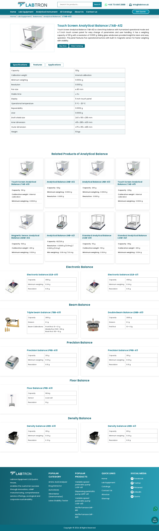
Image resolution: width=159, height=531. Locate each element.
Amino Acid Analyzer (58, 482)
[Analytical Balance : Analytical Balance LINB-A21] (62, 222)
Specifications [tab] (20, 64)
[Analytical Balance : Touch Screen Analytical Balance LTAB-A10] (26, 169)
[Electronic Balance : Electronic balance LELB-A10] (12, 286)
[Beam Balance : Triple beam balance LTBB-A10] (12, 324)
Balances (37, 16)
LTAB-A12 (66, 16)
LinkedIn (137, 492)
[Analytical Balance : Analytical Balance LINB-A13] (97, 169)
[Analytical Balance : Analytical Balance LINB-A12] (62, 169)
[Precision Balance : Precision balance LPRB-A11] (93, 362)
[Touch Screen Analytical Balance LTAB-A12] (32, 38)
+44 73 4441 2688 (116, 4)
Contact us (91, 12)
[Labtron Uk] (32, 4)
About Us (79, 12)
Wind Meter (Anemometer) (56, 495)
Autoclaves (54, 489)
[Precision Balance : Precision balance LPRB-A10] (12, 362)
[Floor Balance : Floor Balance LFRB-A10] (12, 400)
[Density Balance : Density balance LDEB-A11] (93, 438)
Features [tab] (37, 64)
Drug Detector (55, 486)
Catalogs (106, 486)
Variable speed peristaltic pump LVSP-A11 (82, 485)
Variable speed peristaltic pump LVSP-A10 (82, 501)
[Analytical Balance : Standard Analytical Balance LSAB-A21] (132, 222)
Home (13, 12)
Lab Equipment (26, 12)
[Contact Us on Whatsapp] (155, 509)
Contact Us (107, 490)
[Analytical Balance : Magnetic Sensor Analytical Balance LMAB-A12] (26, 222)
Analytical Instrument (47, 12)
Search (97, 4)
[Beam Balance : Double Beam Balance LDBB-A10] (93, 324)
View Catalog (77, 46)
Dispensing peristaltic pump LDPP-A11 (85, 492)
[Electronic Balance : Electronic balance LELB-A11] (93, 286)
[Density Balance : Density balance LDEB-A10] (12, 438)
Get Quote (141, 11)
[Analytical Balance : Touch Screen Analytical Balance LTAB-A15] (132, 169)
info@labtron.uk (141, 4)
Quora (137, 496)
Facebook (138, 478)
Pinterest (138, 487)
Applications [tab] (54, 64)
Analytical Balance (51, 16)
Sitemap (106, 498)
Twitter (137, 483)
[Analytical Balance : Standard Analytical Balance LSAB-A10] (97, 222)
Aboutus (105, 494)
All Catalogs (66, 12)
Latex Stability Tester (58, 500)
